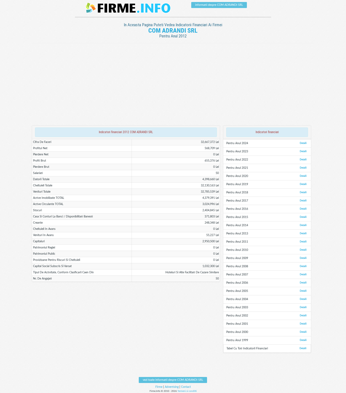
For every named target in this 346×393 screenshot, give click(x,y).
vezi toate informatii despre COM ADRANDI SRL (173, 380)
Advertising (172, 387)
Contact (186, 387)
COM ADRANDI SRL (172, 30)
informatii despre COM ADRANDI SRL (219, 5)
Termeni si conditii (187, 391)
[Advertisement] (173, 56)
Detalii (303, 143)
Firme (158, 387)
